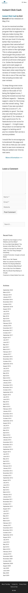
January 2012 (7, 497)
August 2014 (7, 423)
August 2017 (7, 337)
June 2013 (6, 456)
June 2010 (6, 542)
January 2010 (7, 554)
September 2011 (8, 506)
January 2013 (7, 468)
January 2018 (7, 325)
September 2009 (8, 563)
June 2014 (6, 428)
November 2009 (8, 558)
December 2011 (8, 499)
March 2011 (6, 520)
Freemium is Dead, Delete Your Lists (13, 275)
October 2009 (7, 561)
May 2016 (6, 373)
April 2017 (6, 347)
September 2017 (8, 335)
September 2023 (8, 290)
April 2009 (6, 575)
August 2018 (7, 309)
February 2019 (7, 295)
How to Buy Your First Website (12, 268)
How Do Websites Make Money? (12, 266)
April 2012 (6, 490)
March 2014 (6, 435)
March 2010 (6, 549)
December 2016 (8, 356)
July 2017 (6, 340)
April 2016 (6, 375)
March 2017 (6, 349)
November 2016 (8, 359)
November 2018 (8, 302)
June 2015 (6, 399)
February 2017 (7, 352)
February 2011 (7, 523)
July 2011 (6, 511)
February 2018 (7, 323)
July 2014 (6, 425)
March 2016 (6, 378)
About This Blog (6, 584)
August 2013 (7, 452)
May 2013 (6, 459)
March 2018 (6, 321)
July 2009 (6, 568)
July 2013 (6, 454)
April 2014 (6, 432)
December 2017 (8, 328)
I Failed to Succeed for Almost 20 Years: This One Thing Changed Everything (13, 250)
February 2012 (7, 494)
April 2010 (6, 547)
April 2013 (6, 461)
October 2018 (7, 304)
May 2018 (6, 316)
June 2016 (6, 371)
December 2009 (8, 556)
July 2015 (6, 397)
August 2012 (7, 480)
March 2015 (6, 406)
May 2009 (6, 573)
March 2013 (6, 463)
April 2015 (6, 404)
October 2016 (7, 361)
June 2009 (6, 570)
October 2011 (7, 504)
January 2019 (7, 297)
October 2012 (7, 475)
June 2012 (6, 485)
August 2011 (7, 509)
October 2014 (7, 418)
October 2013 (7, 447)
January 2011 (7, 525)
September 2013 (8, 449)
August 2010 (7, 537)
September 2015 (8, 392)
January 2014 (7, 440)
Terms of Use (14, 587)
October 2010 (7, 532)
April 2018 (6, 318)
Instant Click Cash (9, 16)
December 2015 (8, 385)
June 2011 (6, 513)
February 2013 (7, 466)
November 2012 (8, 473)
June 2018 (6, 314)
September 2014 (8, 421)
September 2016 (8, 363)
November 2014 (8, 416)
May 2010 (6, 544)
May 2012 (6, 487)
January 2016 (7, 383)
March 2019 (6, 292)
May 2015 (6, 402)
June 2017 (6, 342)
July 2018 (6, 311)
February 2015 (7, 409)
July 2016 (6, 368)
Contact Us (15, 584)
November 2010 (8, 530)
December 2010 (8, 528)
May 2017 (6, 344)
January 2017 (7, 354)
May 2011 (6, 516)
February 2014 (7, 437)
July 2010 (6, 539)
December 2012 (8, 471)
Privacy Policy (22, 584)
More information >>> (14, 158)
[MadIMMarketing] (4, 2)
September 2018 (8, 306)
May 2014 (6, 430)
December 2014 (8, 413)
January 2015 (7, 411)
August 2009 (7, 566)
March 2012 (6, 492)
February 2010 (7, 551)
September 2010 (8, 535)
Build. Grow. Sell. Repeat (10, 259)
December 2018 (8, 299)
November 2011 (8, 501)
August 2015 (7, 394)
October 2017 (7, 333)
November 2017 (8, 330)
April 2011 (6, 518)
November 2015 (8, 387)
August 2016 (7, 366)
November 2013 (8, 444)
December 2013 (8, 442)
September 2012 (8, 478)
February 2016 (7, 380)
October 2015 (7, 390)
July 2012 (6, 482)
